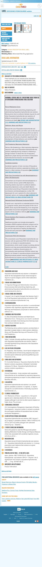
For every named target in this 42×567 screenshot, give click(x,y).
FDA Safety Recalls (31, 482)
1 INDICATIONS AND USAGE (11, 271)
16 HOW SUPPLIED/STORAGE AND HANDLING (15, 416)
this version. (32, 63)
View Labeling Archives (9, 499)
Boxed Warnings (7, 482)
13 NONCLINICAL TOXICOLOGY (12, 405)
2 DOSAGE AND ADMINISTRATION (13, 283)
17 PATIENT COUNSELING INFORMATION (14, 427)
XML (22, 67)
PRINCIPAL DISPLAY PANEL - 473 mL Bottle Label (17, 453)
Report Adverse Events (18, 482)
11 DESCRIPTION (8, 382)
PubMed (21, 490)
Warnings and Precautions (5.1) (19, 122)
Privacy (19, 514)
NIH (10, 518)
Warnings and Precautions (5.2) (16, 141)
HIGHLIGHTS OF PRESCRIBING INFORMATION (15, 76)
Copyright (12, 514)
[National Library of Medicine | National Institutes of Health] (21, 509)
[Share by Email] (35, 521)
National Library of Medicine (12, 1)
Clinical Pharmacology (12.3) (26, 261)
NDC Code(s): (5, 43)
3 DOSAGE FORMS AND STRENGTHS (13, 294)
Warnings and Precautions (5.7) (23, 259)
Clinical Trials (14, 490)
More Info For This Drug (6, 39)
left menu (36, 477)
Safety (4, 29)
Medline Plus (6, 490)
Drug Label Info (6, 24)
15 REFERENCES (8, 450)
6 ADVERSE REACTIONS (10, 326)
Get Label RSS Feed (27, 499)
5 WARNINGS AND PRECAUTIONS (13, 314)
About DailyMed (17, 512)
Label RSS (36, 16)
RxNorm (18, 499)
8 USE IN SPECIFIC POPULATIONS (13, 348)
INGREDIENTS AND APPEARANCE (13, 464)
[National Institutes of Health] (2, 1)
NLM (15, 518)
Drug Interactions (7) (24, 197)
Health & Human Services (25, 518)
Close (6, 267)
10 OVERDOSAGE (9, 371)
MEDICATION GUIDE (9, 439)
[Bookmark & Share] (37, 521)
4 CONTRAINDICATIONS (10, 303)
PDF (19, 67)
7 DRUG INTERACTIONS (10, 337)
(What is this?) (18, 92)
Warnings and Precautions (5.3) (16, 160)
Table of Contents (9, 88)
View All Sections (6, 74)
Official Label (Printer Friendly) (11, 70)
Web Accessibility (28, 514)
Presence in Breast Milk (9, 484)
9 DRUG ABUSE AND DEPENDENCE (13, 360)
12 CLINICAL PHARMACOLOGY (12, 394)
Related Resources (5, 33)
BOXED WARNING (9, 93)
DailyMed (21, 6)
